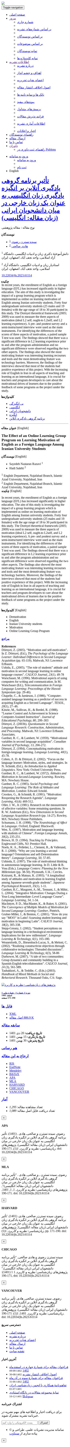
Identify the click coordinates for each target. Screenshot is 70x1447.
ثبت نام (21, 167)
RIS (11, 1063)
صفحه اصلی (17, 14)
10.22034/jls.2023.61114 (17, 275)
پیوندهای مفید (25, 102)
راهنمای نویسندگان (21, 134)
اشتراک (44, 1422)
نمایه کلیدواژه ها (27, 58)
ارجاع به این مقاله (15, 1056)
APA (12, 1077)
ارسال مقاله (17, 138)
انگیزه (13, 414)
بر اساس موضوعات (30, 43)
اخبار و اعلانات (26, 131)
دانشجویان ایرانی (20, 411)
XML (12, 1014)
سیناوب (14, 1433)
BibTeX (14, 1074)
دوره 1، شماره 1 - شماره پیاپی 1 (16, 993)
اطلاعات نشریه (19, 62)
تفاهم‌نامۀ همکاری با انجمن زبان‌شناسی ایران (37, 1385)
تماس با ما (16, 142)
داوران (13, 145)
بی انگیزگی (16, 403)
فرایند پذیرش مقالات (30, 116)
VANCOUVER (19, 1091)
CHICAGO (16, 1088)
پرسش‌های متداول (29, 109)
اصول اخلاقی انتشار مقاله (33, 87)
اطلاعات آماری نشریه (31, 123)
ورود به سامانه (18, 156)
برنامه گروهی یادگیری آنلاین (27, 418)
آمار (4, 1099)
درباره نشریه (25, 65)
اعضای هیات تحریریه (30, 80)
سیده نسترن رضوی (24, 242)
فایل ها (7, 1006)
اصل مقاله (21, 1017)
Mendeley (15, 1070)
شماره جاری (25, 22)
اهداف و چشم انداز (29, 73)
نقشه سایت (16, 1351)
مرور (12, 18)
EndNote (14, 1067)
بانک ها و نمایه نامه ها (30, 94)
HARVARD (17, 1084)
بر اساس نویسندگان (30, 36)
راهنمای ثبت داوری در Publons (36, 149)
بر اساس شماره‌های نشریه (34, 29)
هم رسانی (9, 1048)
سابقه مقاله (11, 1025)
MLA (12, 1081)
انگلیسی (14, 407)
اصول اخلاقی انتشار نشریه (40, 1374)
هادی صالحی (19, 246)
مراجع (6, 638)
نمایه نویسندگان (27, 51)
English (14, 170)
